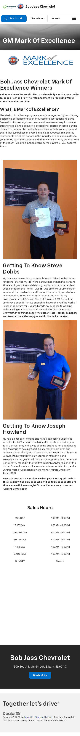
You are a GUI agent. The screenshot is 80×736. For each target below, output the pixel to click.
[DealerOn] (12, 713)
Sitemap (39, 717)
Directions (37, 18)
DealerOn (28, 717)
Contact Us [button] (40, 675)
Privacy (48, 717)
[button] (14, 18)
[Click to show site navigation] (74, 19)
